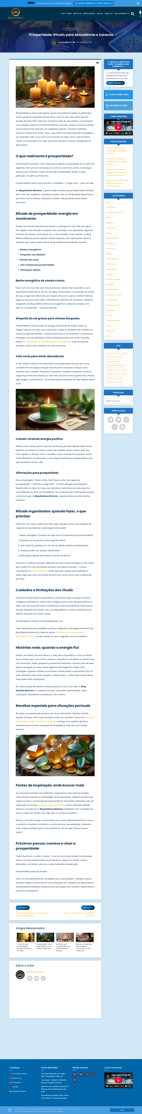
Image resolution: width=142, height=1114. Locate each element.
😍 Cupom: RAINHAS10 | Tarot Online (93, 3)
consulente (118, 357)
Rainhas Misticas (64, 42)
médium (110, 374)
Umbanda (110, 331)
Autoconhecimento (114, 212)
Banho (108, 217)
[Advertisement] (55, 999)
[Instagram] (43, 978)
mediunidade (122, 370)
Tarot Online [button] (114, 83)
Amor (108, 202)
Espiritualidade (112, 238)
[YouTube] (36, 978)
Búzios (108, 233)
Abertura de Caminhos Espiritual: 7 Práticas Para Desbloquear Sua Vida (116, 172)
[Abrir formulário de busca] (132, 13)
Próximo (87, 907)
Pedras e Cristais (113, 279)
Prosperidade (71, 29)
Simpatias (110, 310)
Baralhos (109, 223)
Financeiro (110, 243)
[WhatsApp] (114, 427)
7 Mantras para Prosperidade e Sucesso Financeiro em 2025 (24, 947)
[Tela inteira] (130, 133)
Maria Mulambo (112, 259)
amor (109, 353)
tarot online (111, 382)
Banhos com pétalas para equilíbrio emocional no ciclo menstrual (84, 947)
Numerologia (111, 269)
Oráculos (109, 274)
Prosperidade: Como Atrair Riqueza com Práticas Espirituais (44, 946)
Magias (109, 253)
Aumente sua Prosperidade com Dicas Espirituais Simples (63, 947)
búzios (124, 353)
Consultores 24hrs (119, 94)
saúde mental (112, 378)
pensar (124, 374)
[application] (118, 127)
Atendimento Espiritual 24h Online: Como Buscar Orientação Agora (117, 183)
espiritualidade (112, 366)
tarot (120, 378)
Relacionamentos (113, 305)
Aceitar (122, 1110)
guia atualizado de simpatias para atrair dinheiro (46, 341)
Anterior (23, 907)
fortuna (122, 366)
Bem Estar (110, 228)
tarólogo (120, 382)
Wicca (108, 336)
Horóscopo (110, 248)
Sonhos (109, 315)
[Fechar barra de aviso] (138, 3)
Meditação (110, 264)
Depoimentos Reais (118, 105)
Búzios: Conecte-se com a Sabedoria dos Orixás (79, 914)
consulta (110, 361)
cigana (109, 357)
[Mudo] (126, 133)
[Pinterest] (122, 427)
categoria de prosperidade (51, 805)
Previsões (110, 284)
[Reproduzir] (107, 133)
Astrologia (110, 207)
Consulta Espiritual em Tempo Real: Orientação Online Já (116, 151)
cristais (117, 361)
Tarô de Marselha (113, 320)
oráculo (117, 374)
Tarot (108, 326)
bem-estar (117, 353)
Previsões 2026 (112, 289)
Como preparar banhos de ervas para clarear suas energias (31, 914)
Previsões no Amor (113, 295)
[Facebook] (30, 978)
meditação (111, 370)
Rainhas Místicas (39, 571)
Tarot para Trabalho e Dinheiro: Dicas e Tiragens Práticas (116, 162)
